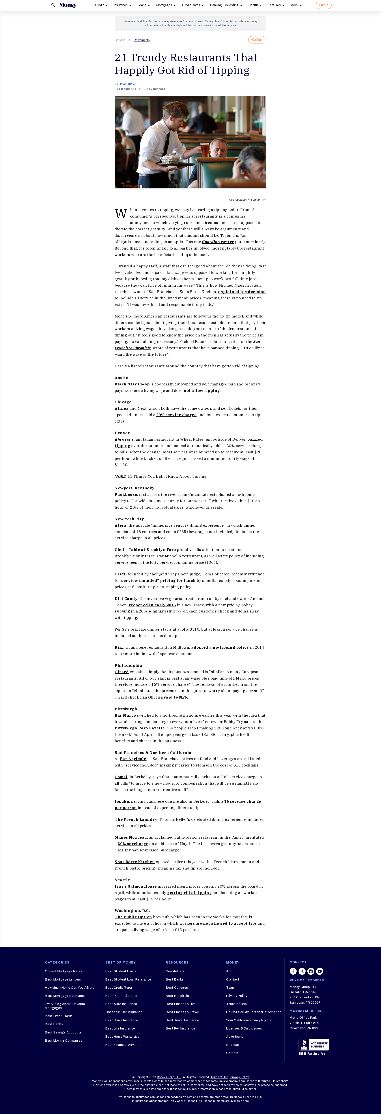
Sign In (323, 5)
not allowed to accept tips (230, 923)
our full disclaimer (244, 1089)
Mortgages (164, 5)
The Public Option (133, 917)
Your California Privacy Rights (249, 1020)
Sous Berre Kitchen (135, 861)
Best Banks (54, 1024)
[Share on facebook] (293, 971)
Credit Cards (191, 5)
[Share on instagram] (310, 971)
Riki (119, 647)
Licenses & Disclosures (244, 1028)
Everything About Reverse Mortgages (65, 1006)
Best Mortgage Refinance (65, 996)
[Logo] (67, 5)
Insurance (121, 5)
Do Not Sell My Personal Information (254, 1012)
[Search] (53, 5)
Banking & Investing (224, 5)
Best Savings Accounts (63, 1032)
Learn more (229, 25)
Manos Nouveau (131, 837)
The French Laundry (136, 819)
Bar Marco (125, 715)
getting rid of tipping (189, 892)
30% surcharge (133, 843)
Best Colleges (177, 987)
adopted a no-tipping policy (220, 647)
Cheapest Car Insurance (123, 1012)
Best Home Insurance (121, 1020)
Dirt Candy (126, 598)
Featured (274, 5)
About (231, 971)
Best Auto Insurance (121, 1004)
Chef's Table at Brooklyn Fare (145, 549)
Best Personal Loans (121, 996)
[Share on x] (302, 971)
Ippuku (122, 801)
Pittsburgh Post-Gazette (140, 728)
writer (218, 241)
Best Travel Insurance (182, 1020)
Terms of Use (236, 1004)
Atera (121, 525)
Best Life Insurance (120, 1028)
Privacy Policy (236, 996)
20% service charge (176, 414)
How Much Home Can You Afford (70, 987)
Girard (122, 671)
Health (253, 5)
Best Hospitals (177, 996)
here (246, 1101)
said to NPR (176, 697)
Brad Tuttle (127, 84)
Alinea (122, 408)
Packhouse (126, 494)
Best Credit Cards (59, 1016)
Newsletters (175, 971)
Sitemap (232, 1044)
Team (230, 987)
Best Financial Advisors (123, 1044)
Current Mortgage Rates (63, 971)
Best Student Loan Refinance (128, 979)
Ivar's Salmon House (136, 886)
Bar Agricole (133, 758)
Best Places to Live (181, 1004)
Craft (120, 574)
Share (259, 39)
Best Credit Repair (119, 987)
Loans (142, 5)
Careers (232, 1053)
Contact (232, 979)
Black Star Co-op (132, 384)
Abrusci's (124, 439)
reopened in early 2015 (152, 605)
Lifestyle (120, 40)
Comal (121, 776)
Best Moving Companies (63, 1040)
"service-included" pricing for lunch (158, 580)
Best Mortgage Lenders (63, 979)
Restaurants (142, 40)
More (294, 5)
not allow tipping (202, 390)
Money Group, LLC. (169, 1077)
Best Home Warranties (122, 1036)
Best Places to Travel (182, 1012)
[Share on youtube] (319, 971)
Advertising (235, 1036)
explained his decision (242, 291)
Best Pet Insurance (180, 1028)
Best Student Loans (120, 971)
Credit (99, 5)
